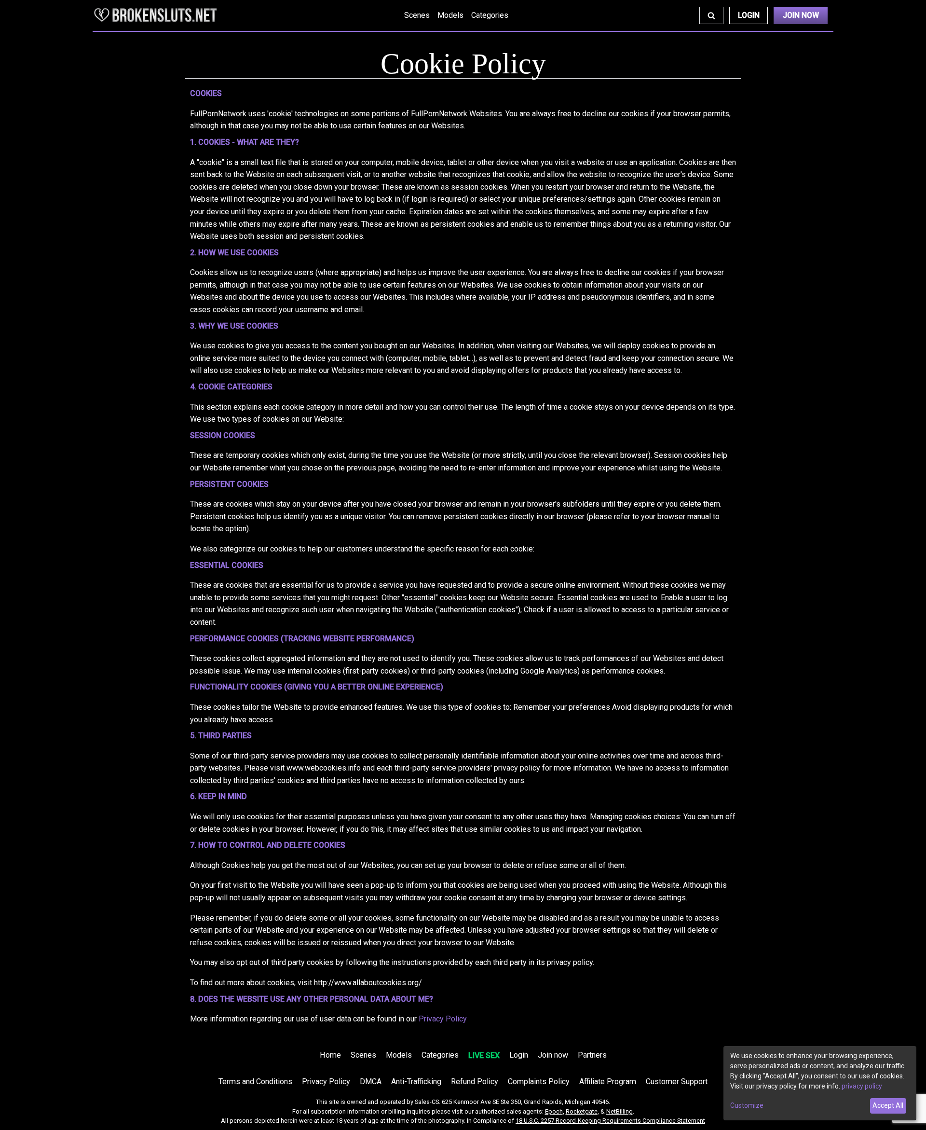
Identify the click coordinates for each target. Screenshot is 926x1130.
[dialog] (819, 1083)
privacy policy (862, 1086)
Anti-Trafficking (416, 1081)
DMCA (370, 1081)
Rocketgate (582, 1111)
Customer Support (677, 1081)
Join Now (801, 15)
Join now (553, 1055)
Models (450, 15)
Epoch (554, 1111)
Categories (489, 15)
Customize (746, 1105)
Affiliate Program (607, 1081)
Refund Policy (474, 1081)
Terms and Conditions (255, 1081)
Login (749, 15)
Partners (592, 1055)
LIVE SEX (484, 1055)
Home (330, 1055)
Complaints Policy (539, 1081)
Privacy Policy (443, 1018)
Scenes (417, 15)
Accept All (887, 1105)
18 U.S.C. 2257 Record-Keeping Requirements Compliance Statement (610, 1120)
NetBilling (619, 1111)
